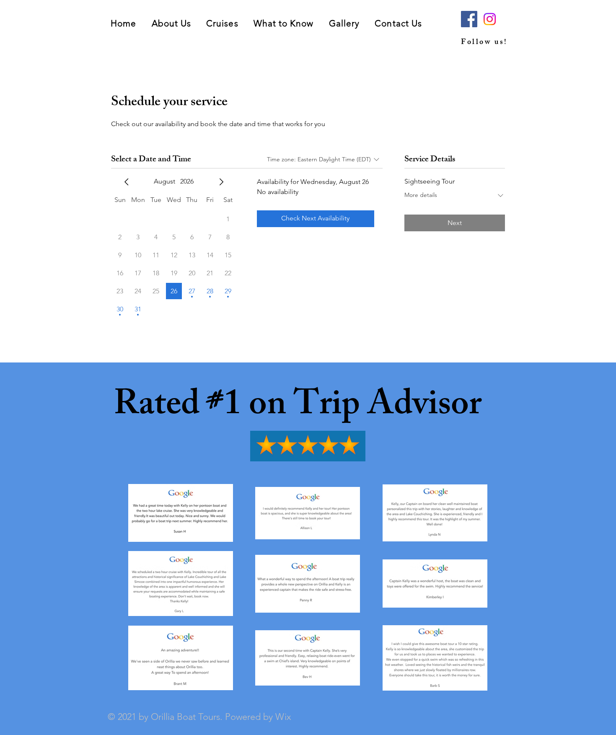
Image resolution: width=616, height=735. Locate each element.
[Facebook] (469, 19)
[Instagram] (489, 19)
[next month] (221, 182)
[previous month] (127, 182)
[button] (222, 23)
